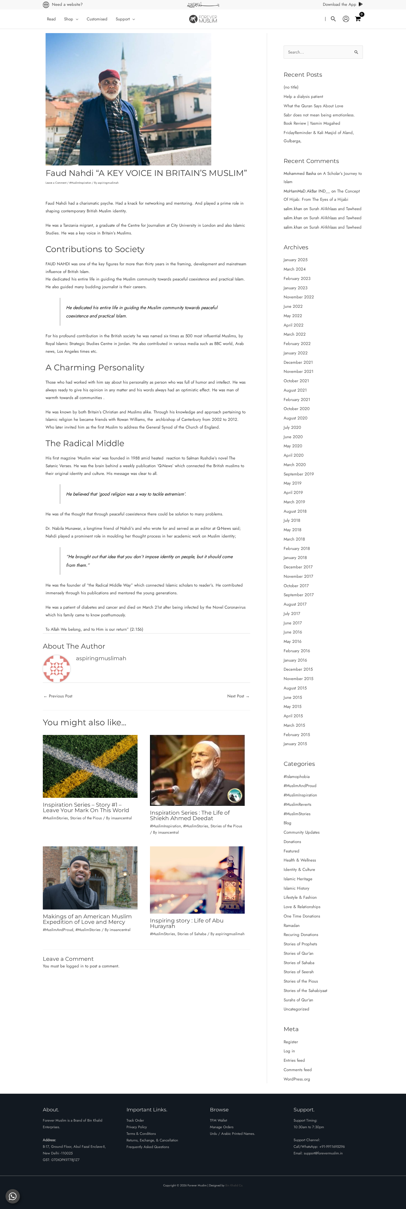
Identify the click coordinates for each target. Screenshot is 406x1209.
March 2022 (295, 334)
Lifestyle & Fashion (300, 897)
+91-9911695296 (332, 1146)
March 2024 (295, 269)
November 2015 (298, 679)
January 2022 (296, 353)
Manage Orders (221, 1127)
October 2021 (296, 381)
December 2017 (298, 567)
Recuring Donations (301, 935)
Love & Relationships (302, 907)
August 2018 (295, 511)
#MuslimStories (55, 818)
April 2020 (294, 455)
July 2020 (292, 427)
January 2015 (295, 744)
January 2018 (295, 558)
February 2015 (297, 735)
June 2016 (293, 632)
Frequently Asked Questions (147, 1146)
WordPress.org (297, 1079)
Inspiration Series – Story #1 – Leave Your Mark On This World (86, 807)
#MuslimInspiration (80, 183)
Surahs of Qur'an (298, 1000)
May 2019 (293, 483)
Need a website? (67, 4)
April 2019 (293, 493)
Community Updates (302, 832)
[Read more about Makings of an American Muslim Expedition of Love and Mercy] (90, 877)
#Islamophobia (297, 777)
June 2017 (293, 623)
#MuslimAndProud (58, 929)
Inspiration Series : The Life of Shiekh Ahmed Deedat (190, 815)
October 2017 (296, 586)
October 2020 (297, 409)
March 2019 (294, 502)
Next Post (238, 696)
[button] (75, 19)
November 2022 (299, 297)
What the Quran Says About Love (313, 106)
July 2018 (292, 520)
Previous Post (57, 696)
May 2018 (292, 530)
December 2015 (298, 669)
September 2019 (299, 474)
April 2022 (294, 325)
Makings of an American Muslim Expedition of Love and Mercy (87, 919)
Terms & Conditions (141, 1133)
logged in (75, 966)
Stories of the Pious (86, 818)
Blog (287, 823)
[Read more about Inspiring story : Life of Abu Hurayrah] (197, 880)
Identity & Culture (299, 869)
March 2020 (295, 465)
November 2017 (298, 576)
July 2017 (292, 614)
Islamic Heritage (298, 879)
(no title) (291, 87)
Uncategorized (296, 1009)
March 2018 (294, 539)
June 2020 (293, 437)
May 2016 (293, 641)
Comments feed (298, 1070)
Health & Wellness (300, 860)
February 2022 (297, 344)
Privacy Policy (136, 1127)
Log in (289, 1051)
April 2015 (293, 716)
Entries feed (294, 1060)
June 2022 (293, 306)
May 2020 (293, 446)
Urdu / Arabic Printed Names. (232, 1133)
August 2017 (295, 604)
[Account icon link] (345, 19)
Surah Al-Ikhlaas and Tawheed (335, 209)
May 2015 (292, 707)
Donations (292, 842)
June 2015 (293, 697)
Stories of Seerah (299, 972)
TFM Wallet (218, 1120)
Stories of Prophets (300, 944)
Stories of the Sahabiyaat (305, 991)
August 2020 (295, 418)
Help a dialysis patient (303, 96)
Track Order (135, 1120)
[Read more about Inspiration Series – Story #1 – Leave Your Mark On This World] (90, 766)
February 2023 (297, 278)
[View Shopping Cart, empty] (357, 19)
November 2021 (298, 371)
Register (291, 1042)
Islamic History (296, 888)
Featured (291, 851)
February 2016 (297, 651)
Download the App (339, 4)
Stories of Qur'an (298, 953)
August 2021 (295, 390)
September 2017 (299, 595)
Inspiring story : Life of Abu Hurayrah (186, 923)
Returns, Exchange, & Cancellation (152, 1140)
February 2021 (297, 400)
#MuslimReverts (297, 804)
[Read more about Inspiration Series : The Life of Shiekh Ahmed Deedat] (197, 770)
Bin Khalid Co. (234, 1185)
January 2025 (295, 260)
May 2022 (293, 316)
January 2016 (295, 660)
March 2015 (294, 725)
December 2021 (298, 362)
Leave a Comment (56, 183)
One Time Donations (302, 916)
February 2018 (297, 548)
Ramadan (292, 925)
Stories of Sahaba (191, 934)
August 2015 (295, 688)
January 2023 (295, 288)
